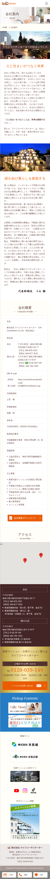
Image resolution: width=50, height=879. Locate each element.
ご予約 (10, 875)
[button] (25, 560)
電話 (26, 875)
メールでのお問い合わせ (22, 686)
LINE (41, 875)
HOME (4, 27)
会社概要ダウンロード (25, 518)
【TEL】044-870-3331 (25, 862)
